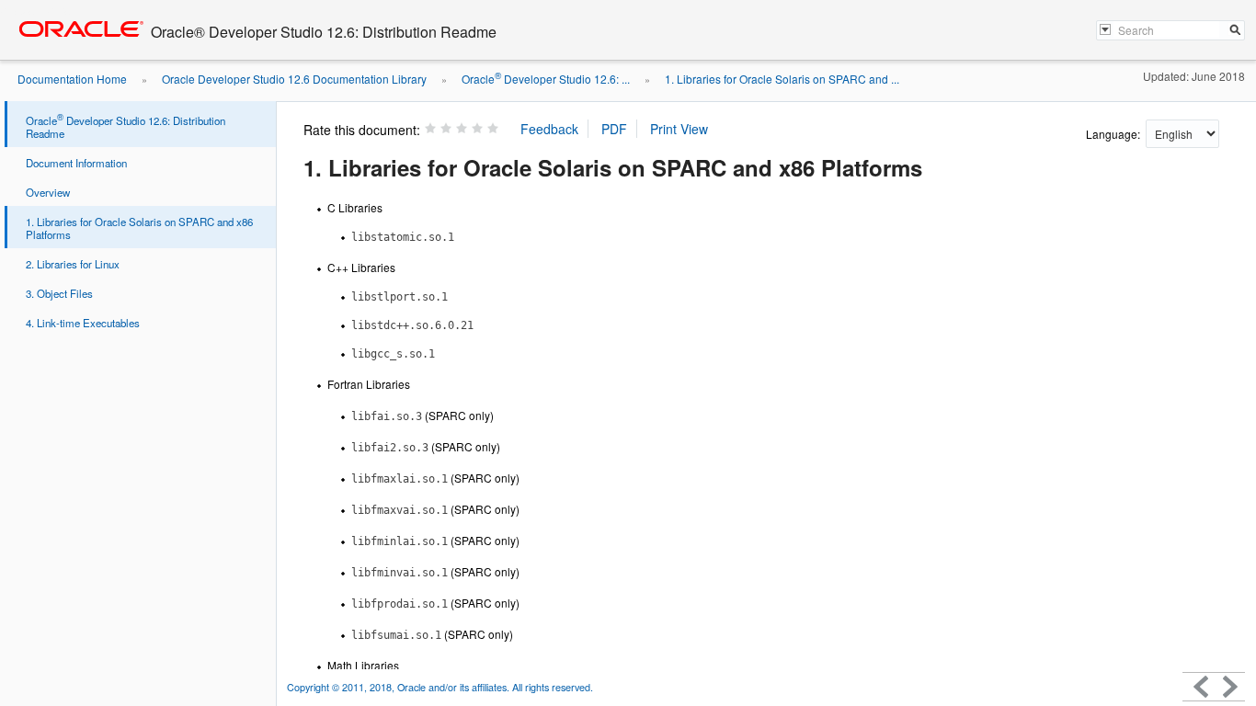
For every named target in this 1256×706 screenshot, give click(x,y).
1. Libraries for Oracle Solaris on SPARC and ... (782, 78)
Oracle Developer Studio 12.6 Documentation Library (294, 78)
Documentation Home (72, 78)
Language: (1114, 134)
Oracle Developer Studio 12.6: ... (546, 78)
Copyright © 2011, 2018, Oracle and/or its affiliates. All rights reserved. (440, 687)
